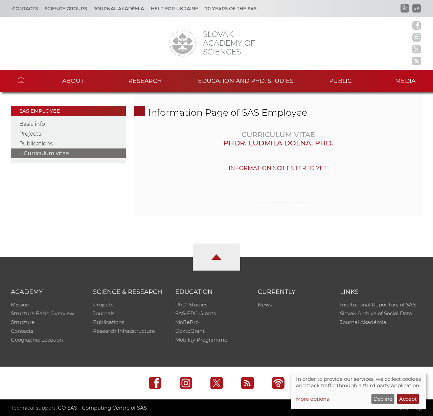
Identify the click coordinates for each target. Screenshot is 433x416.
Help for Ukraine (174, 8)
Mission (20, 304)
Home (31, 80)
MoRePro (187, 322)
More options (312, 399)
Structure (23, 322)
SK (416, 8)
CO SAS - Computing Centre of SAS (102, 408)
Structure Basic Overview (42, 313)
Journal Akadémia (119, 8)
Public (340, 80)
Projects (30, 134)
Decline (382, 399)
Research (145, 80)
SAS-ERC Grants (195, 313)
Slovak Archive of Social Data (376, 313)
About (73, 80)
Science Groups (66, 8)
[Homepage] (182, 43)
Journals (103, 313)
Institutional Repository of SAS (378, 304)
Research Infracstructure (124, 331)
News (265, 304)
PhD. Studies (191, 304)
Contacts (25, 8)
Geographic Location (37, 340)
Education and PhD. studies (246, 80)
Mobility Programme (201, 340)
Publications (36, 143)
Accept (408, 399)
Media (405, 80)
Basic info (32, 124)
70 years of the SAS (230, 8)
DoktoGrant (190, 331)
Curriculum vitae (46, 153)
